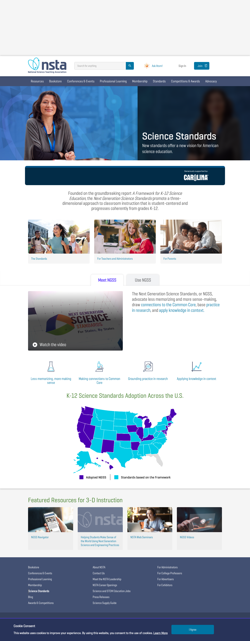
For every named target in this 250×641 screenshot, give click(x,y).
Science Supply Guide (104, 603)
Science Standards (38, 591)
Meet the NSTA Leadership (107, 579)
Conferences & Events (80, 81)
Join (200, 66)
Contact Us (99, 573)
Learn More (160, 633)
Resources (37, 81)
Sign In (182, 66)
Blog (30, 597)
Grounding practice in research (148, 379)
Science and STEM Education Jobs (111, 591)
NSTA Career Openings (105, 585)
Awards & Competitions (41, 603)
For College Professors (169, 573)
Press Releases (101, 597)
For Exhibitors (164, 585)
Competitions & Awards (185, 81)
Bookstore (55, 81)
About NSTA (99, 567)
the (168, 305)
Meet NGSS (107, 280)
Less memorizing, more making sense (51, 381)
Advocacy (211, 81)
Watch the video (53, 344)
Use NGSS (143, 280)
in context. (181, 310)
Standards (159, 81)
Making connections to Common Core (99, 381)
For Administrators (167, 567)
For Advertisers (165, 579)
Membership (139, 81)
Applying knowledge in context (196, 379)
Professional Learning (113, 81)
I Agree (192, 629)
